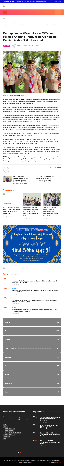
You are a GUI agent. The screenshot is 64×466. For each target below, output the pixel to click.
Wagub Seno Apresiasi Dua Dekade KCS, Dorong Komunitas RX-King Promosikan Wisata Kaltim (34, 300)
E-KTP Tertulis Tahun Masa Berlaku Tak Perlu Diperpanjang (49, 426)
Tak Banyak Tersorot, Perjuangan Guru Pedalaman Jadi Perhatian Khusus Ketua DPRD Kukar (51, 212)
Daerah (14, 278)
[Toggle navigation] (5, 12)
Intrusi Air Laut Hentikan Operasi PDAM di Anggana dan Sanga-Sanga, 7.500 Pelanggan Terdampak (35, 310)
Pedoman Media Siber (9, 434)
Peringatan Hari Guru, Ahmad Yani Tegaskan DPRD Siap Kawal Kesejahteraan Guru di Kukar (30, 212)
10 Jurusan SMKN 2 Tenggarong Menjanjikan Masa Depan (31, 1)
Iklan (4, 438)
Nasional (14, 288)
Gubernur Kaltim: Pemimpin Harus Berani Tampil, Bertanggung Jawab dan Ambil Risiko (35, 291)
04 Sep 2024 (27, 45)
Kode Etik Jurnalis (10, 428)
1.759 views (36, 45)
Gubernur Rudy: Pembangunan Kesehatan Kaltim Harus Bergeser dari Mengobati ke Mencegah (35, 281)
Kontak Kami (6, 436)
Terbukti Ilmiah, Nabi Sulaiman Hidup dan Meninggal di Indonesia (50, 418)
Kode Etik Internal (9, 430)
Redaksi (5, 424)
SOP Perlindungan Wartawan (13, 432)
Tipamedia (58, 462)
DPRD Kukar (15, 23)
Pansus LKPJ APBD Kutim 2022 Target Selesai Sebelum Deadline (50, 434)
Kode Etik (5, 426)
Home (6, 23)
